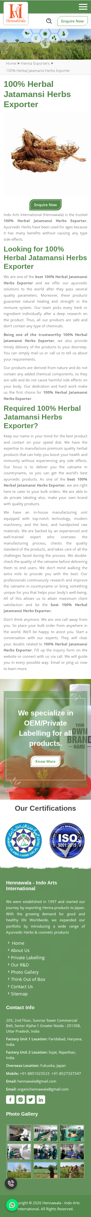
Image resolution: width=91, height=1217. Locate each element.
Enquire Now (72, 21)
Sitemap (19, 994)
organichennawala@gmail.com (43, 1089)
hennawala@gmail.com (36, 1081)
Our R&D (20, 965)
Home (11, 63)
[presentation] (12, 842)
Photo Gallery (25, 972)
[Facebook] (10, 1099)
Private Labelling (28, 957)
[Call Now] (11, 1186)
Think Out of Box (28, 979)
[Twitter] (30, 1099)
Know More (45, 761)
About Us (20, 950)
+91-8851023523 (35, 1073)
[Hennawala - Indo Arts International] (16, 13)
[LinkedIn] (41, 1099)
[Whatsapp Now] (12, 1205)
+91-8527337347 (66, 1073)
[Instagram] (20, 1099)
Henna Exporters (35, 63)
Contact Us (22, 986)
